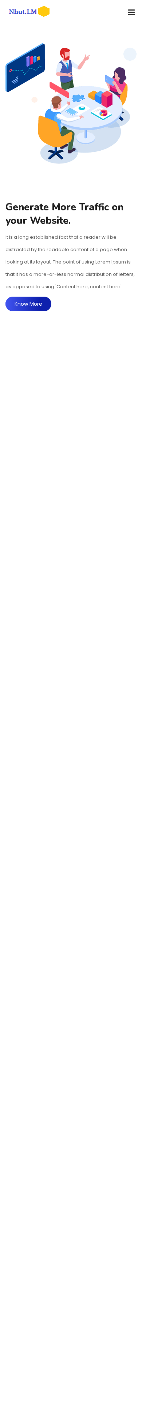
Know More (28, 304)
